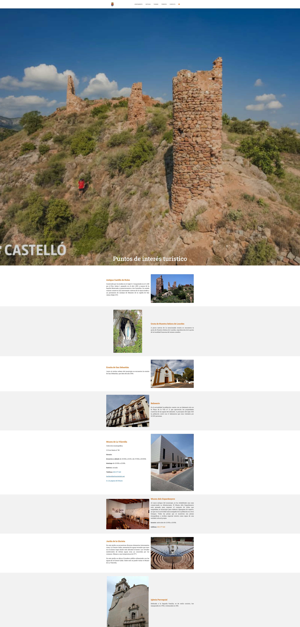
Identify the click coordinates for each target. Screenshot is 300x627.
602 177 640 (117, 472)
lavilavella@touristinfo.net (115, 476)
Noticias (148, 4)
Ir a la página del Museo (114, 481)
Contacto (172, 4)
